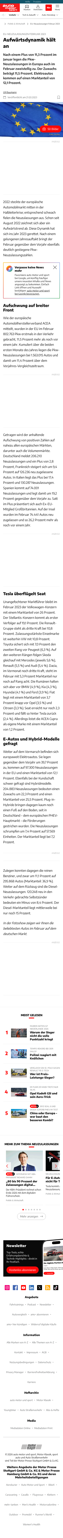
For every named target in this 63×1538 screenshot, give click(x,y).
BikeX (51, 1484)
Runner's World (43, 1514)
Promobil (26, 1514)
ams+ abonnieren (40, 1314)
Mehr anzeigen (29, 1216)
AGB (44, 1352)
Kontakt (18, 1352)
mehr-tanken (11, 1504)
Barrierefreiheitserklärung (41, 1372)
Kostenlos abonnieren (22, 1270)
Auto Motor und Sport (33, 1484)
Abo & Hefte (52, 1410)
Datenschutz (44, 1362)
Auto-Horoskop (48, 15)
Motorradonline (48, 1504)
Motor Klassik (44, 1400)
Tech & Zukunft (29, 15)
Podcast (31, 1304)
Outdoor (13, 1514)
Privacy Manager (15, 1372)
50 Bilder (53, 129)
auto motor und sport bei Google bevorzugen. (32, 292)
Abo (49, 7)
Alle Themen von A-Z (43, 1342)
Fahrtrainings (17, 1304)
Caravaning (11, 1494)
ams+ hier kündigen (17, 1324)
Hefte (27, 1)
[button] (31, 119)
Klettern (51, 1494)
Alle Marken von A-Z (17, 1342)
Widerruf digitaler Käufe (43, 1324)
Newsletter (45, 1304)
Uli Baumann (10, 92)
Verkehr (12, 15)
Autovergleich (19, 1314)
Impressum (32, 1352)
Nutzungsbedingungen (22, 1362)
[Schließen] (55, 267)
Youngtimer (10, 1410)
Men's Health (29, 1504)
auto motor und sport (21, 1400)
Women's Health (31, 1524)
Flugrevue (38, 1494)
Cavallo (25, 1494)
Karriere (31, 1382)
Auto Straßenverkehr (31, 1410)
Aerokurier (11, 1484)
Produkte (37, 1)
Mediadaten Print (43, 1428)
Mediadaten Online (20, 1428)
